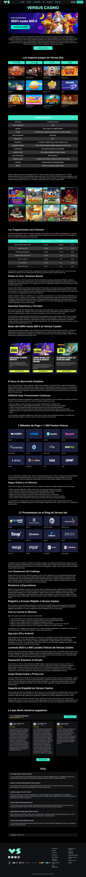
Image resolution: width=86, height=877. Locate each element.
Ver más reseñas (43, 759)
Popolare (15, 62)
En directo (33, 62)
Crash (50, 62)
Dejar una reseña (70, 716)
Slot (69, 62)
